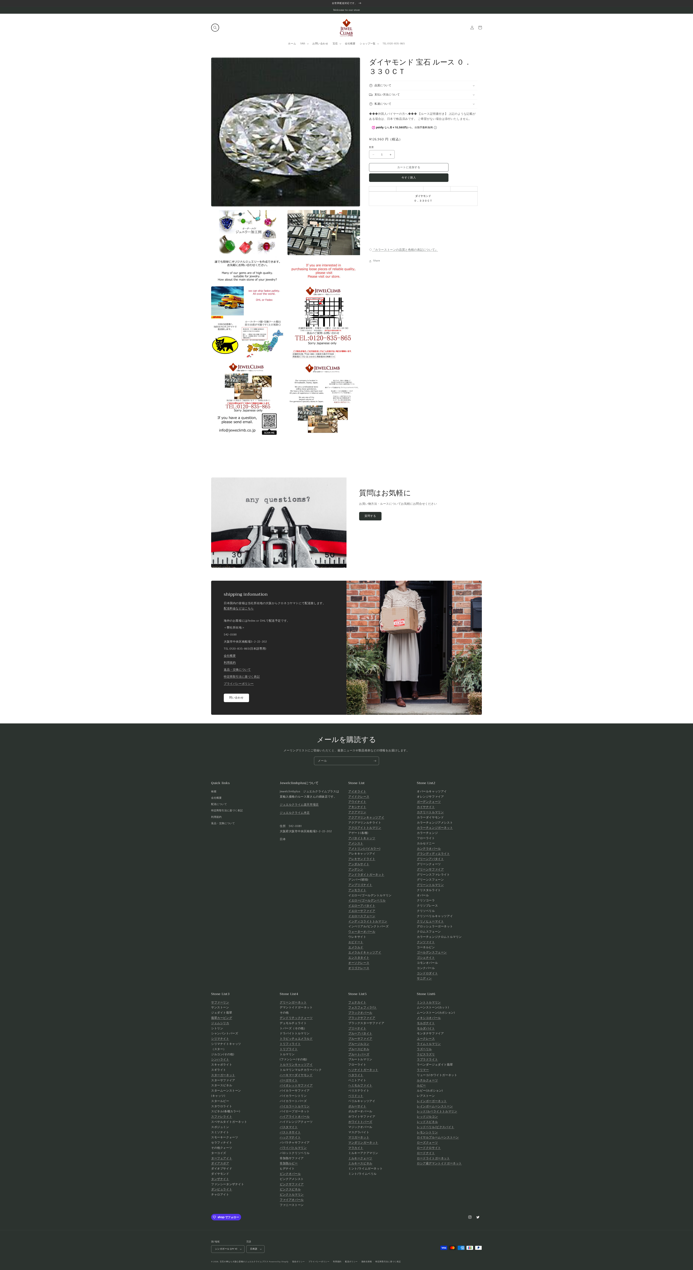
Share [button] (376, 260)
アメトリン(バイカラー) (364, 848)
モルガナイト (426, 1023)
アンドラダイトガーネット (366, 874)
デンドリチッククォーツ (296, 1018)
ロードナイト (426, 1153)
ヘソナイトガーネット (363, 1070)
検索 (213, 791)
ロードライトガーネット (433, 1158)
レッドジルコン (427, 1116)
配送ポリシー (351, 1262)
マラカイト (355, 1147)
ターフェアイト (221, 1158)
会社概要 (230, 655)
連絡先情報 (366, 1262)
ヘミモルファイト (360, 1085)
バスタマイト (289, 1127)
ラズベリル (424, 1049)
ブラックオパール (360, 1012)
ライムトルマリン (429, 1044)
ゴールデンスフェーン (432, 952)
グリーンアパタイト (430, 859)
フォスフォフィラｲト (362, 1007)
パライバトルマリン (293, 1147)
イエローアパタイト (361, 905)
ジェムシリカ (220, 1023)
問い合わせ (236, 697)
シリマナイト (220, 1038)
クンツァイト (426, 942)
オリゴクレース (358, 968)
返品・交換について (237, 669)
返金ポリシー (298, 1262)
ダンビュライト (221, 1189)
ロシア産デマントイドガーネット (439, 1163)
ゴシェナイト (426, 957)
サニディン (424, 978)
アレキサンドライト (361, 859)
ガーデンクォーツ (429, 801)
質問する (370, 516)
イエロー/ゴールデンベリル (367, 900)
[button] (215, 28)
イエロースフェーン (361, 916)
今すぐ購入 (409, 177)
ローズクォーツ (427, 1142)
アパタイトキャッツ (361, 838)
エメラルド (355, 947)
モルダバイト (426, 1028)
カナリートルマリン (430, 812)
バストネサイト (290, 1132)
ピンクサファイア (292, 1184)
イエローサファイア (361, 911)
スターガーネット (223, 1075)
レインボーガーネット (432, 1101)
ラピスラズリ (426, 1054)
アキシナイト (357, 807)
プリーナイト (357, 1028)
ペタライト (355, 1075)
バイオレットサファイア (296, 1085)
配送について (219, 804)
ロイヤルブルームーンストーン (438, 1137)
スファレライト (221, 1116)
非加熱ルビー (289, 1163)
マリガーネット (358, 1137)
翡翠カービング (221, 1018)
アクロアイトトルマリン (364, 827)
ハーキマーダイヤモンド (296, 1075)
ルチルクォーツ (427, 1080)
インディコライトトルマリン (367, 921)
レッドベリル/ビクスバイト (435, 1127)
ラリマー (423, 1070)
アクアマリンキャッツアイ (366, 817)
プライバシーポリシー (239, 683)
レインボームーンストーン (435, 1106)
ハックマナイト (290, 1137)
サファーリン (220, 1002)
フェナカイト (357, 1002)
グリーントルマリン (430, 885)
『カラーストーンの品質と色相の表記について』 (405, 250)
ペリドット (355, 1095)
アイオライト (357, 791)
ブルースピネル (358, 1049)
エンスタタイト (358, 957)
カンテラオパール (429, 848)
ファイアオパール (292, 1199)
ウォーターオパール (361, 931)
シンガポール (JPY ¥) (226, 1249)
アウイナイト (357, 801)
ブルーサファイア (360, 1038)
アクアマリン (357, 812)
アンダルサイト (358, 864)
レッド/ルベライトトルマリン (437, 1111)
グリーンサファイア (430, 869)
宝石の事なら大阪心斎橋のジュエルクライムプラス (244, 1262)
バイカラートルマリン (295, 1106)
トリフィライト (290, 1044)
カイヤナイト (426, 807)
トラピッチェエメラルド (296, 1038)
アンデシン (355, 869)
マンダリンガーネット (363, 1142)
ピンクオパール (290, 1173)
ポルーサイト (357, 1106)
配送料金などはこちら (239, 608)
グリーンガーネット (293, 1002)
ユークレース (426, 1038)
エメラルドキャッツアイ (364, 952)
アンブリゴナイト (360, 885)
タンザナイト (220, 1179)
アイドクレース (358, 796)
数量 (371, 147)
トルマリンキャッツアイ (296, 1064)
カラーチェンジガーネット (435, 827)
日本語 (253, 1249)
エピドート (355, 942)
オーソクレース (358, 962)
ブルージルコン (358, 1044)
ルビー (421, 1085)
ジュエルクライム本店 (295, 812)
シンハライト (220, 1059)
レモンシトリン (427, 1132)
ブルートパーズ (358, 1054)
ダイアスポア (220, 1163)
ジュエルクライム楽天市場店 (299, 804)
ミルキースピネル (360, 1163)
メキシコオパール (429, 1018)
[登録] (375, 761)
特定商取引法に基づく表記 (242, 676)
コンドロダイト (427, 973)
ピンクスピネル (290, 1189)
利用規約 (230, 662)
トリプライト (289, 1049)
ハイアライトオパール (295, 1116)
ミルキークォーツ (360, 1158)
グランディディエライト (433, 853)
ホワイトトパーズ (360, 1121)
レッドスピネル (427, 1121)
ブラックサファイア (361, 1018)
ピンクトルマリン (292, 1194)
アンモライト (357, 890)
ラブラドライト (427, 1059)
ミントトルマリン (429, 1002)
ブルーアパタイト (360, 1033)
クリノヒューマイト (430, 921)
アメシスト (355, 843)
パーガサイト (289, 1080)
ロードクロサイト (429, 1147)
